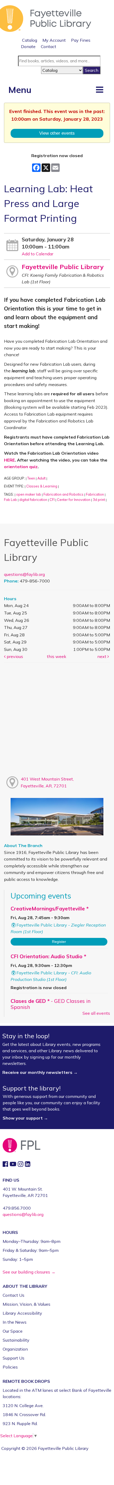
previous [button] (14, 656)
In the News (15, 1322)
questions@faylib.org (24, 574)
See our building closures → (29, 1272)
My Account (54, 40)
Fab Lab (10, 499)
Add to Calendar (37, 253)
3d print (99, 499)
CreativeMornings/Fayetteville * (50, 908)
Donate (28, 46)
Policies (10, 1367)
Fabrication (95, 494)
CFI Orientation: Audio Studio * (48, 956)
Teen (31, 478)
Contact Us (13, 1295)
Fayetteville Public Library (63, 267)
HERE (9, 460)
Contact (48, 46)
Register (59, 941)
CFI (52, 499)
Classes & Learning (41, 486)
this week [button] (56, 656)
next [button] (102, 656)
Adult (41, 478)
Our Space (13, 1331)
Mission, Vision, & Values (26, 1304)
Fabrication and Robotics (63, 494)
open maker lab (28, 494)
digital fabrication (33, 499)
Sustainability (16, 1340)
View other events (57, 133)
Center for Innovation (73, 499)
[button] (99, 89)
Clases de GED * (50, 1004)
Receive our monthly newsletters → (40, 1072)
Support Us (13, 1358)
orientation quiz (21, 466)
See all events (96, 1013)
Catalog (29, 40)
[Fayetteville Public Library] (45, 18)
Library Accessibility (22, 1313)
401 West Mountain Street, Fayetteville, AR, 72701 (47, 782)
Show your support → (25, 1118)
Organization (15, 1349)
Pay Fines (80, 40)
